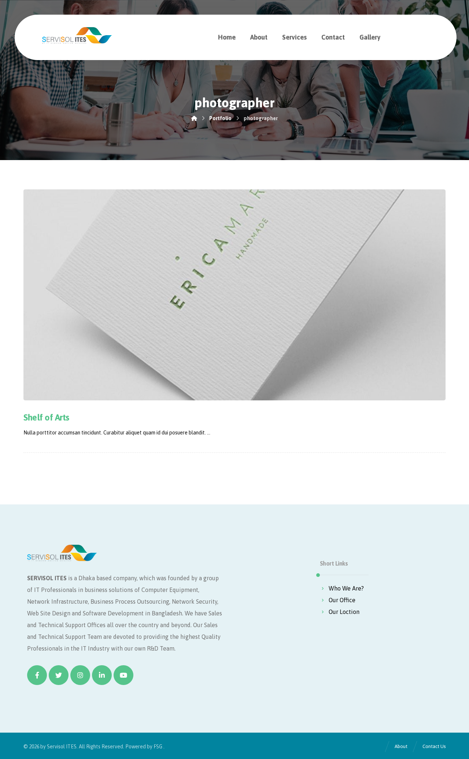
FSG (158, 746)
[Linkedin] (102, 675)
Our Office (342, 600)
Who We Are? (346, 588)
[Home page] (194, 118)
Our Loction (344, 611)
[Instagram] (80, 675)
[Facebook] (37, 675)
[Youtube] (123, 675)
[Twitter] (59, 675)
